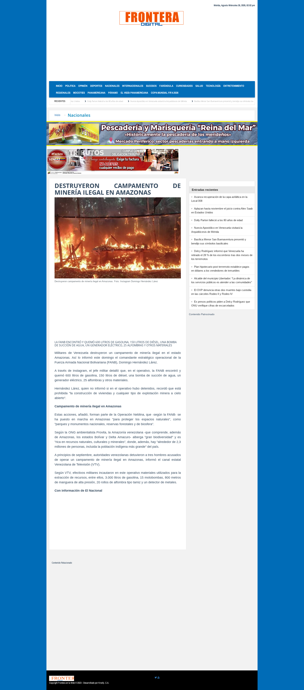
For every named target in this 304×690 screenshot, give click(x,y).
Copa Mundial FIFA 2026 (164, 92)
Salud (199, 85)
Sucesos (151, 85)
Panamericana (96, 92)
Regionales (63, 92)
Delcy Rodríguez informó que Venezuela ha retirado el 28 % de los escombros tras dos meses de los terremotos (221, 255)
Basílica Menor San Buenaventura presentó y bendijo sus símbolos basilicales (206, 101)
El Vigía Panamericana (134, 92)
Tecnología (213, 85)
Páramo (113, 92)
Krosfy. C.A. (103, 682)
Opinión (82, 85)
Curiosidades (184, 85)
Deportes (96, 85)
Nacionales (112, 85)
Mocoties (79, 92)
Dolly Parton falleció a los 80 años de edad (84, 101)
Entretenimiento (233, 85)
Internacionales (132, 85)
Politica (70, 85)
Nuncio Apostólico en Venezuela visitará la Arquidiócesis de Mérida (138, 101)
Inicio (60, 85)
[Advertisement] (152, 54)
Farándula (166, 85)
